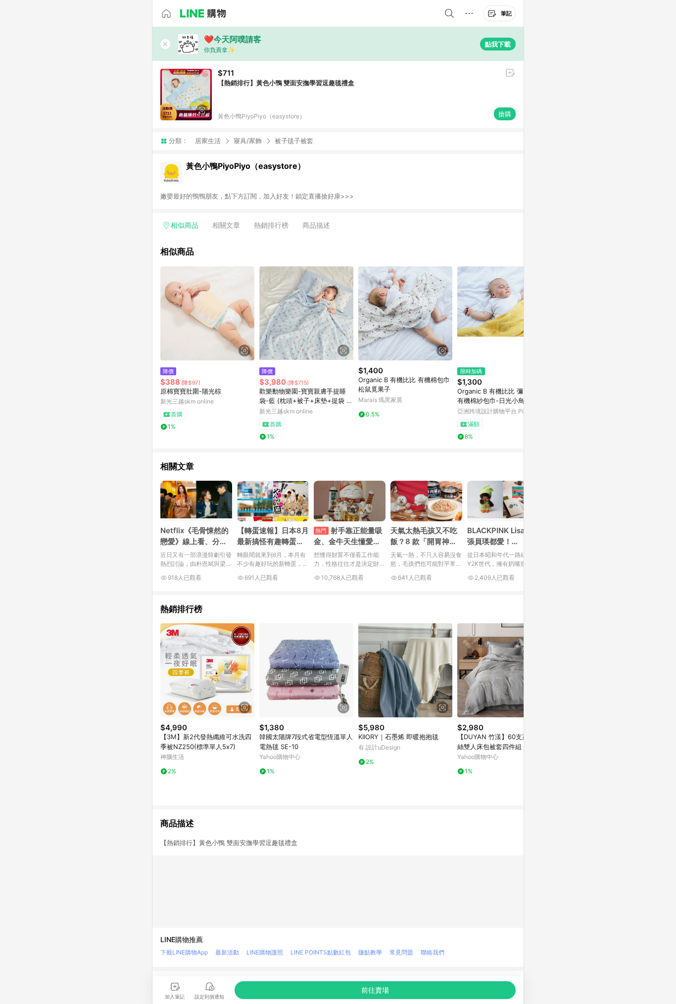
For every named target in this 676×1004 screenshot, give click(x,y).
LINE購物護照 (264, 952)
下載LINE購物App (184, 952)
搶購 (504, 114)
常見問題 (401, 952)
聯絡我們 (432, 952)
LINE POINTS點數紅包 (320, 952)
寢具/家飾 (248, 141)
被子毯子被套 (294, 141)
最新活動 (227, 952)
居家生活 (208, 141)
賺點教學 (370, 952)
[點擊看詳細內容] (207, 313)
